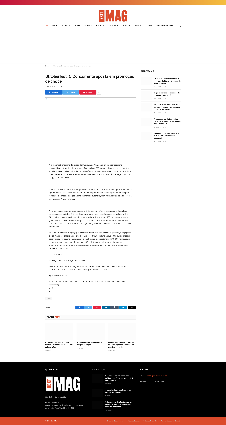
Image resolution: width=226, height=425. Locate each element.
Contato (178, 421)
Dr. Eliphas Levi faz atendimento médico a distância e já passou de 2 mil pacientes (59, 345)
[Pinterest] (37, 185)
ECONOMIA (113, 25)
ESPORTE (139, 25)
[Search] (179, 25)
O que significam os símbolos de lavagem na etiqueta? (89, 344)
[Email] (37, 191)
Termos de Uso (166, 421)
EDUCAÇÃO (126, 25)
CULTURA (87, 25)
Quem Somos (118, 421)
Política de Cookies (133, 421)
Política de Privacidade (150, 421)
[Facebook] (37, 168)
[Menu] (47, 26)
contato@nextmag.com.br (156, 376)
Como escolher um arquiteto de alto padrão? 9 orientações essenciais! (166, 135)
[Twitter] (37, 174)
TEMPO (149, 25)
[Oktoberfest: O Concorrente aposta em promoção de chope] (90, 127)
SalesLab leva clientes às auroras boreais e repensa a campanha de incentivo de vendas (121, 345)
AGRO (77, 25)
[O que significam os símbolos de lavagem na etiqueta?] (91, 331)
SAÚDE (55, 25)
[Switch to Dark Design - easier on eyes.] (180, 2)
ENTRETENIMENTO (164, 25)
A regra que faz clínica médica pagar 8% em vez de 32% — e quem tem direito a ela (167, 121)
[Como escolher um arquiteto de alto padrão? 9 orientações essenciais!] (146, 136)
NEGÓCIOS (66, 25)
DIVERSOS (99, 25)
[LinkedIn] (37, 180)
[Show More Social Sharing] (99, 92)
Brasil (48, 298)
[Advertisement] (113, 46)
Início (109, 421)
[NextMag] (113, 16)
